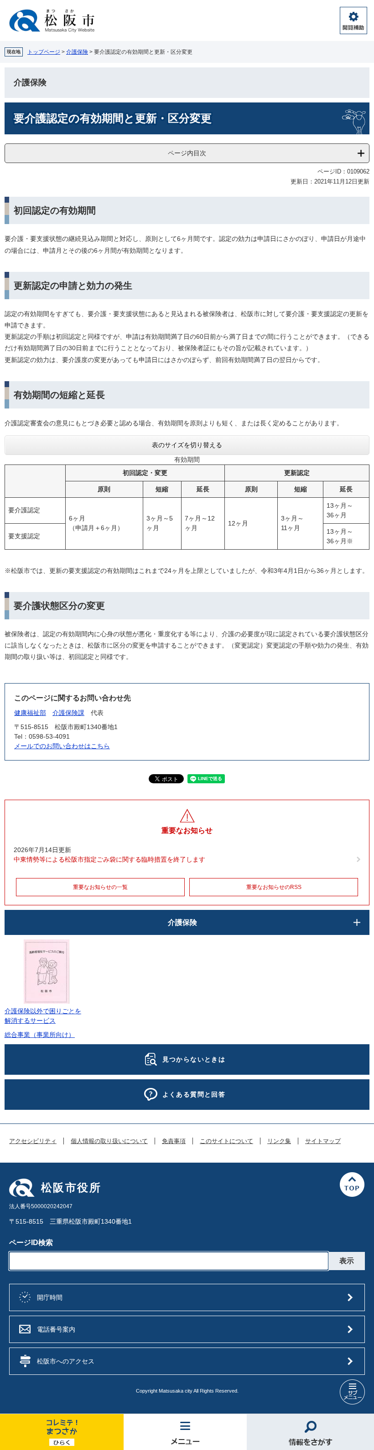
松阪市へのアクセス (65, 1361)
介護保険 (77, 52)
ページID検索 (31, 1242)
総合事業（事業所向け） (40, 1034)
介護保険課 (68, 712)
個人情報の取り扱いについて (109, 1141)
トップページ (43, 52)
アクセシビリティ (33, 1141)
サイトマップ (323, 1141)
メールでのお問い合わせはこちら (62, 746)
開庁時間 (49, 1297)
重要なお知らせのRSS (273, 887)
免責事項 (174, 1141)
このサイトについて (226, 1141)
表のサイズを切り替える (187, 445)
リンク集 (279, 1141)
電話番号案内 (56, 1329)
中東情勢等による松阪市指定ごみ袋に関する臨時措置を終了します (109, 859)
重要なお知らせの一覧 (100, 887)
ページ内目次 (187, 153)
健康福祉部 (30, 712)
